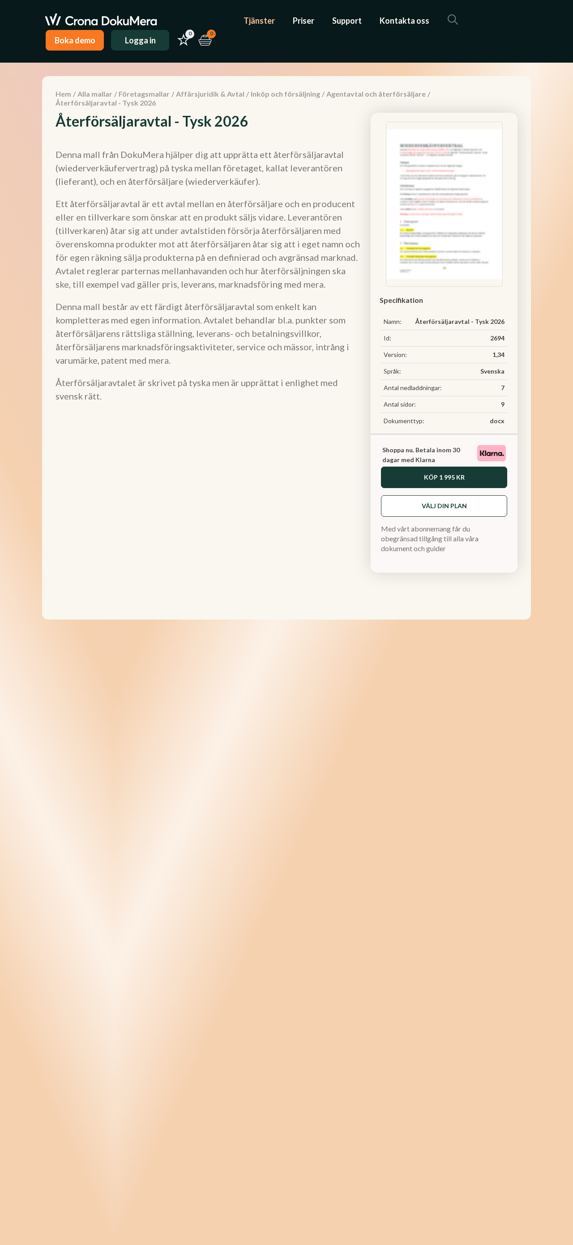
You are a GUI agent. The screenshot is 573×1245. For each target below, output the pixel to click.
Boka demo (75, 40)
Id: (387, 338)
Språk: (392, 371)
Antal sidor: (400, 404)
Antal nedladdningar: (413, 387)
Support (347, 20)
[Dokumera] (101, 21)
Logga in (140, 40)
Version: (395, 354)
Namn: (393, 321)
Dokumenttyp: (404, 421)
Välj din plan (444, 506)
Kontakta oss (404, 20)
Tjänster (259, 20)
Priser (303, 20)
